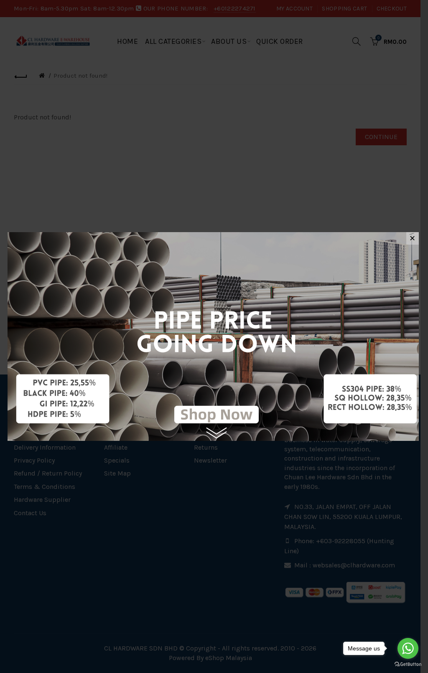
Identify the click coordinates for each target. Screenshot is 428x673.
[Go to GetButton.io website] (408, 664)
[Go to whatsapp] (407, 648)
